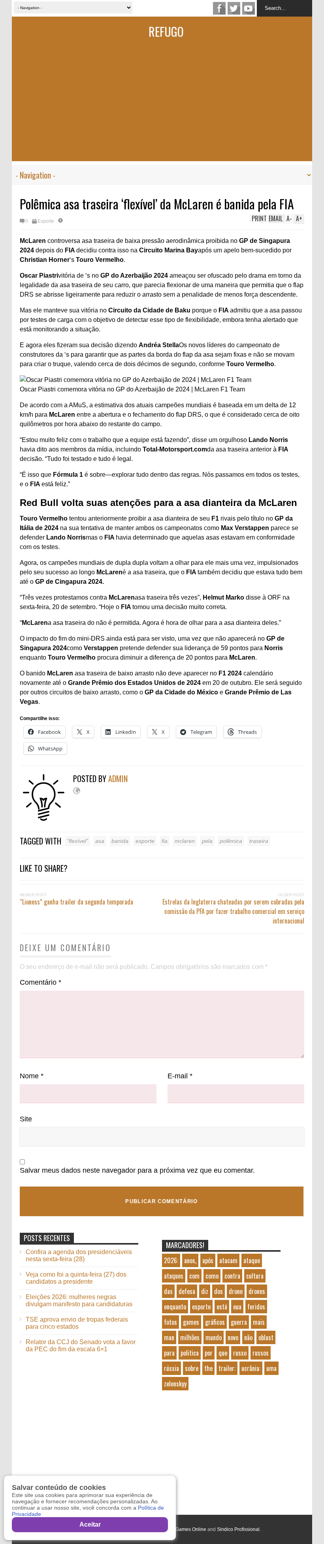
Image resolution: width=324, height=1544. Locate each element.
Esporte (46, 221)
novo (233, 1337)
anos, (190, 1260)
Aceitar (90, 1524)
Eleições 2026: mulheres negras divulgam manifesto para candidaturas (79, 1300)
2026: (171, 1260)
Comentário (40, 982)
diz (204, 1291)
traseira (258, 841)
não (248, 1337)
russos (260, 1353)
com (194, 1276)
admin (118, 778)
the (208, 1368)
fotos (170, 1322)
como (212, 1276)
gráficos (215, 1322)
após (207, 1260)
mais (259, 1322)
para (169, 1353)
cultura (255, 1276)
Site (26, 1119)
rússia (171, 1368)
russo (240, 1353)
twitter (234, 8)
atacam (228, 1260)
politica (190, 1353)
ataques (173, 1276)
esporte (145, 841)
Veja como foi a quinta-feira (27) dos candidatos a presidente (76, 1278)
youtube (248, 8)
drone (236, 1291)
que (223, 1353)
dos (218, 1291)
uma (271, 1368)
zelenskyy (175, 1383)
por (209, 1353)
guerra (239, 1322)
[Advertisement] (162, 106)
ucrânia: (250, 1368)
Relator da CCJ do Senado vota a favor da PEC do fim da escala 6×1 (81, 1345)
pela (207, 841)
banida (119, 841)
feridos (256, 1306)
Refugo (166, 31)
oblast (265, 1337)
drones (257, 1291)
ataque (251, 1260)
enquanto (175, 1306)
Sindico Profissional (238, 1529)
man (169, 1337)
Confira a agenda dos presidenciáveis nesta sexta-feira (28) (79, 1255)
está (222, 1306)
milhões (190, 1337)
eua (237, 1306)
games (191, 1322)
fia (165, 841)
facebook (219, 8)
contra (232, 1276)
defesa (187, 1291)
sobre (191, 1368)
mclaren (185, 841)
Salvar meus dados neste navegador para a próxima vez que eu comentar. (137, 1170)
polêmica (231, 841)
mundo (213, 1337)
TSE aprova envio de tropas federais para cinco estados (77, 1323)
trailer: (227, 1368)
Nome (31, 1076)
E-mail (180, 1076)
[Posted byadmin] (46, 819)
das (168, 1291)
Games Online (190, 1529)
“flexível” (77, 841)
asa (99, 841)
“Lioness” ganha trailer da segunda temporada (76, 901)
